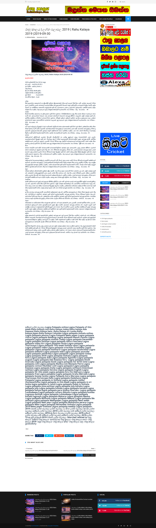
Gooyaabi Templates (53, 525)
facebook (86, 455)
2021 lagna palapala (106, 19)
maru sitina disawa (50, 19)
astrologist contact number (108, 224)
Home (28, 19)
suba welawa (75, 19)
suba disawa (63, 19)
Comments (126, 183)
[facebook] (107, 1)
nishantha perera (106, 232)
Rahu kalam (104, 221)
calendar (118, 19)
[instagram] (115, 1)
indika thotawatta (106, 226)
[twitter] (110, 1)
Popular (115, 183)
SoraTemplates (35, 525)
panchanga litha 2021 (89, 19)
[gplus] (124, 526)
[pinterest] (112, 1)
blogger (79, 455)
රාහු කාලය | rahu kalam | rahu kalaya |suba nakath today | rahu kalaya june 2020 (81, 517)
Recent (105, 183)
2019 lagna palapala (106, 218)
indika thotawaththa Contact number (81, 499)
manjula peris (105, 229)
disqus (93, 455)
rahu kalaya (37, 19)
